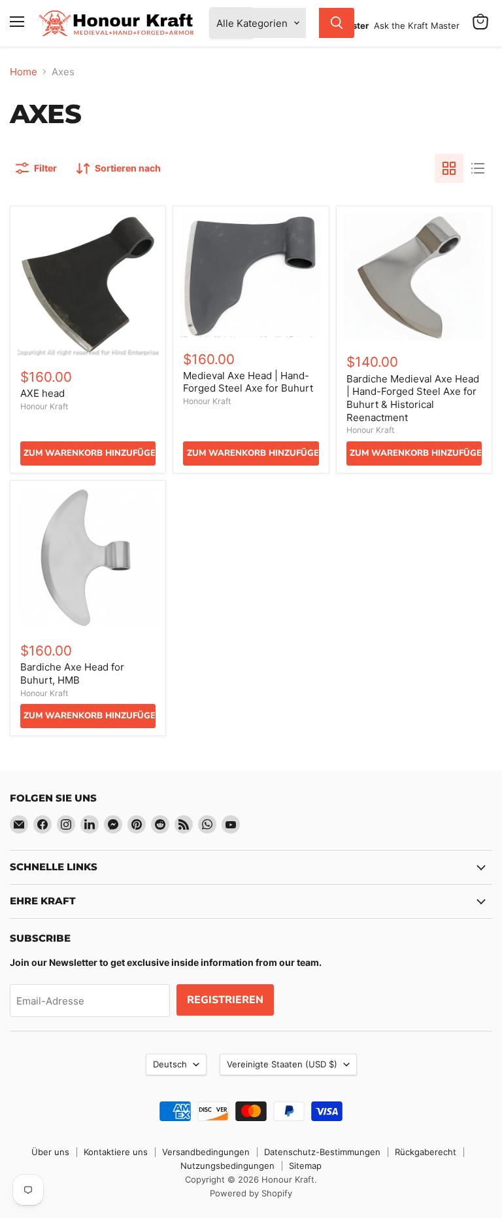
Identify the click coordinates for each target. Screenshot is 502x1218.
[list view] (477, 168)
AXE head (42, 393)
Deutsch (170, 1064)
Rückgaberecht (425, 1152)
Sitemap (305, 1165)
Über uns (50, 1152)
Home (23, 71)
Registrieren (225, 1000)
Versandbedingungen (206, 1152)
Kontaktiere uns (116, 1152)
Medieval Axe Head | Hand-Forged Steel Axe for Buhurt (248, 382)
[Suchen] (336, 23)
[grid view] (449, 168)
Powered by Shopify (251, 1193)
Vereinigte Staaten (282, 1064)
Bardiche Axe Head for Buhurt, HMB (72, 673)
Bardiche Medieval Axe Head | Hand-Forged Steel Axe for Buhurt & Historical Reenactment (412, 398)
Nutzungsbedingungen (227, 1165)
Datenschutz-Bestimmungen (322, 1152)
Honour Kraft (44, 406)
